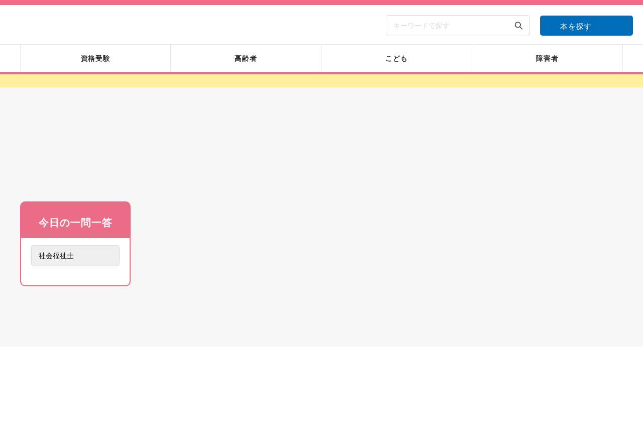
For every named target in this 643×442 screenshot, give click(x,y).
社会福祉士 (191, 426)
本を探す (576, 26)
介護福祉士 (264, 426)
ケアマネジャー (411, 426)
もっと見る (75, 410)
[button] (334, 351)
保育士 (484, 426)
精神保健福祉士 (337, 426)
